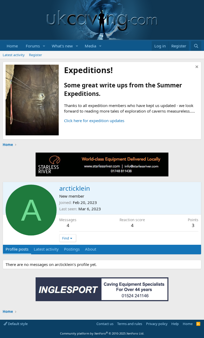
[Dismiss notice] (196, 67)
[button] (44, 46)
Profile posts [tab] (17, 249)
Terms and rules (129, 323)
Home (12, 45)
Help (175, 323)
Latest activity (14, 54)
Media (90, 45)
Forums (33, 45)
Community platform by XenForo (102, 333)
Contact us (104, 323)
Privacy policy (157, 323)
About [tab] (90, 249)
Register (35, 54)
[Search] (196, 46)
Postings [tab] (72, 249)
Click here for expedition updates (94, 120)
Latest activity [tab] (46, 249)
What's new (62, 45)
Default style (17, 323)
